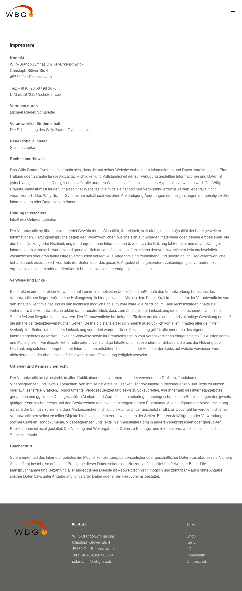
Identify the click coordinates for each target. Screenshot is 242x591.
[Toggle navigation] (197, 11)
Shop (191, 536)
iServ (191, 542)
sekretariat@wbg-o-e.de (92, 562)
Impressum (196, 555)
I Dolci (192, 549)
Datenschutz (197, 562)
